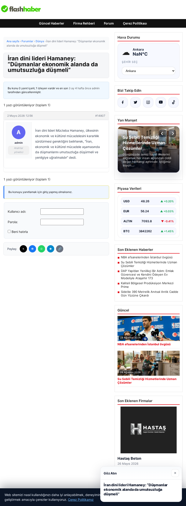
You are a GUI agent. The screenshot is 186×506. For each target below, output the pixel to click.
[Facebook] (32, 248)
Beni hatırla (20, 232)
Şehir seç (130, 62)
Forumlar (27, 41)
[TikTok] (173, 102)
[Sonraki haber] (172, 133)
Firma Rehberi (84, 23)
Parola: (13, 222)
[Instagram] (148, 102)
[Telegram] (50, 248)
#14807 (100, 115)
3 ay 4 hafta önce (80, 88)
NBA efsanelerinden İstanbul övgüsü (147, 257)
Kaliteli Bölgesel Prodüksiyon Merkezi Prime (147, 285)
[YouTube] (161, 102)
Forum (109, 23)
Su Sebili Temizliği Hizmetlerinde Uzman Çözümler (149, 264)
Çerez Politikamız (81, 499)
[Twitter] (23, 248)
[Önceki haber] (162, 133)
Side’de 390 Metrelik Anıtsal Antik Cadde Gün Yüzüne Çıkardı (149, 293)
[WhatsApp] (41, 248)
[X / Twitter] (135, 102)
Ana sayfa (13, 41)
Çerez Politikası (135, 23)
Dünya (40, 41)
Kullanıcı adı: (17, 211)
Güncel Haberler (51, 23)
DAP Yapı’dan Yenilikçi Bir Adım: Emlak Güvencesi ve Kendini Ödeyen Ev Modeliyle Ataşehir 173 (147, 274)
